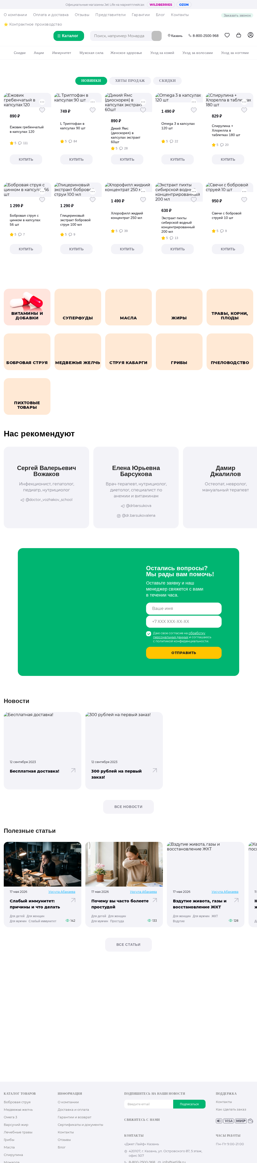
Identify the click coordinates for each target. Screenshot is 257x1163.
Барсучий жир (16, 1125)
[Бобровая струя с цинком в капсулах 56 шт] (27, 190)
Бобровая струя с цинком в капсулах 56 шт (25, 219)
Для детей (17, 916)
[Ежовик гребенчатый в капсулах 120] (27, 100)
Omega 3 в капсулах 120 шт (178, 126)
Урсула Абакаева (61, 892)
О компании (15, 15)
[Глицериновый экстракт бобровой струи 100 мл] (78, 190)
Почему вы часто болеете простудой (120, 904)
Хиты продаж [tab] (130, 81)
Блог (160, 15)
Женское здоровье (126, 53)
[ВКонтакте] (127, 1128)
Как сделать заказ (231, 1109)
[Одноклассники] (135, 1128)
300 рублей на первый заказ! (116, 774)
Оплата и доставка (51, 15)
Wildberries (161, 5)
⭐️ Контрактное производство (33, 24)
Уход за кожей (162, 53)
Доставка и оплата (73, 1110)
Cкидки (20, 53)
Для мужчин (18, 921)
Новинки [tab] (91, 81)
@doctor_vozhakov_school (49, 499)
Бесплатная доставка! (34, 771)
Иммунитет (61, 53)
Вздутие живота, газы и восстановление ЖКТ (200, 904)
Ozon (184, 5)
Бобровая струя (17, 1102)
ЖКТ (215, 916)
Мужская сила (91, 53)
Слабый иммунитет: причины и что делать (35, 904)
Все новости (128, 807)
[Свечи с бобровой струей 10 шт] (229, 187)
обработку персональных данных (179, 635)
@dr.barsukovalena (138, 515)
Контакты (180, 15)
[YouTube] (143, 1128)
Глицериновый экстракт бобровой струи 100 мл (75, 219)
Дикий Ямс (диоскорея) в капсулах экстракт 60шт (125, 135)
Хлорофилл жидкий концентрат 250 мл (127, 215)
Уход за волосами (197, 53)
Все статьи (128, 945)
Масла (9, 1147)
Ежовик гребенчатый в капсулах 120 (27, 129)
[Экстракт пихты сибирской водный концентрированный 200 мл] (179, 192)
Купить (26, 159)
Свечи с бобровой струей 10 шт (226, 215)
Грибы (9, 1140)
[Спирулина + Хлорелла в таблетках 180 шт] (229, 100)
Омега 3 (10, 1117)
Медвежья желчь (18, 1110)
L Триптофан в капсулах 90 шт (72, 126)
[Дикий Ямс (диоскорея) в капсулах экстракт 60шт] (128, 102)
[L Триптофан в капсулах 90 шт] (78, 97)
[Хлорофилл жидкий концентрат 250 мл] (128, 187)
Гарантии (141, 15)
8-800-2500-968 (206, 36)
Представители (110, 15)
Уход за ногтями (235, 53)
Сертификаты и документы (80, 1125)
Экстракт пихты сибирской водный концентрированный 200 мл (178, 225)
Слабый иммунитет (42, 921)
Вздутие (179, 921)
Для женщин (35, 916)
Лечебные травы (18, 1132)
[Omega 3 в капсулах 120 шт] (179, 97)
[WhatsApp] (159, 1128)
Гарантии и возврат (74, 1117)
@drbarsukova (138, 505)
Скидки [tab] (167, 81)
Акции (39, 53)
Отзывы (82, 15)
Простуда (117, 921)
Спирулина (13, 1155)
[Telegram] (151, 1128)
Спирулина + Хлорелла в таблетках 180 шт (226, 130)
